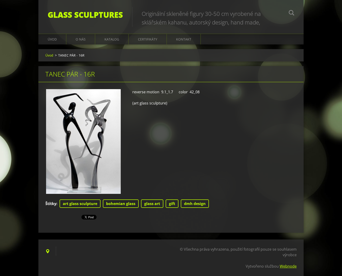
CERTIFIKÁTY (147, 39)
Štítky (50, 203)
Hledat (291, 13)
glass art (152, 203)
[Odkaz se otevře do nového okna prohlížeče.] (83, 141)
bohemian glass (120, 203)
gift (172, 203)
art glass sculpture (80, 203)
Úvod (52, 39)
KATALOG (111, 39)
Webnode (288, 266)
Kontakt (183, 39)
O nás (81, 39)
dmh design (195, 203)
